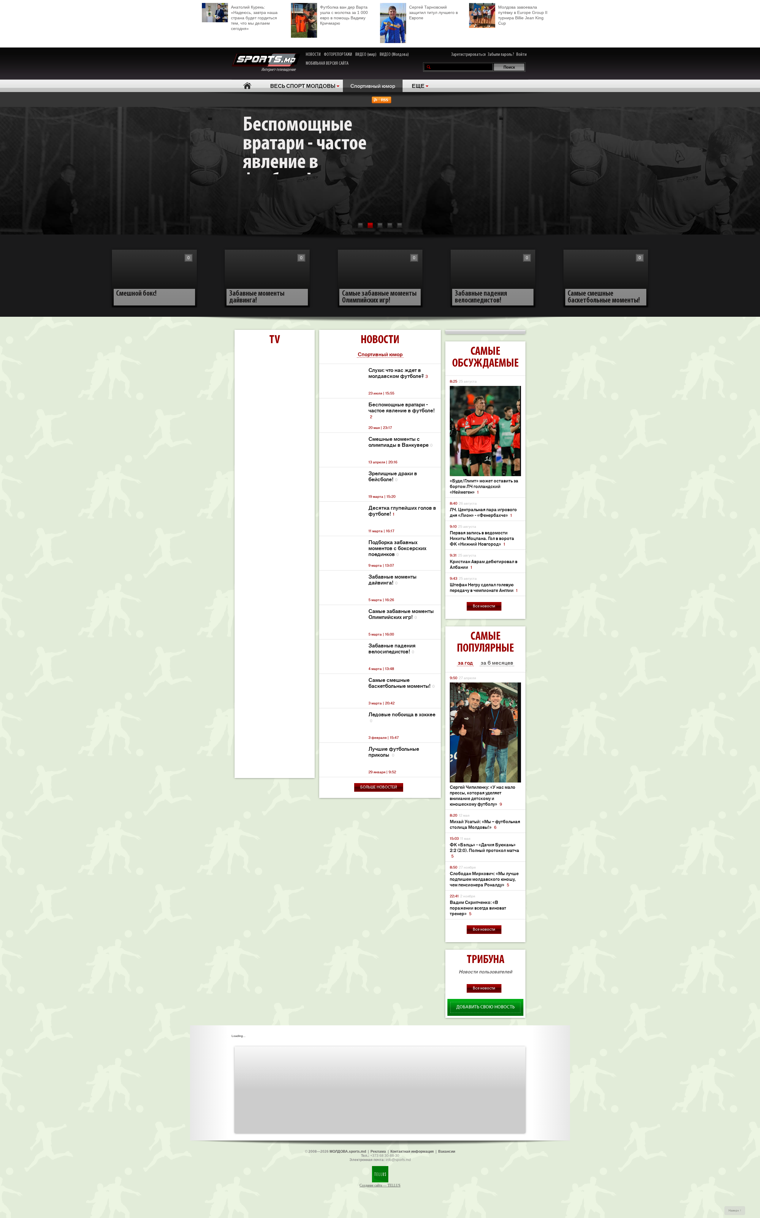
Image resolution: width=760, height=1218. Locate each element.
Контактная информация (412, 1151)
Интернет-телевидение (280, 69)
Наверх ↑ (735, 1210)
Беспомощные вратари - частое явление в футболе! (305, 155)
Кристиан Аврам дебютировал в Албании (483, 564)
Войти (521, 54)
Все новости (484, 606)
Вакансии (446, 1151)
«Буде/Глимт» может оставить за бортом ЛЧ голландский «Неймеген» (484, 486)
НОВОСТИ (313, 54)
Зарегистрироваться (468, 54)
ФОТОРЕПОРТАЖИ (338, 54)
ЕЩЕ (418, 85)
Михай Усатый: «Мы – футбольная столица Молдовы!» (485, 824)
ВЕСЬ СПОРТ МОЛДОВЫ (302, 85)
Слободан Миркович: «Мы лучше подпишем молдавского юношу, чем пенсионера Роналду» (484, 878)
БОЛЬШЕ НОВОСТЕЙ (378, 787)
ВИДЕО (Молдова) (394, 54)
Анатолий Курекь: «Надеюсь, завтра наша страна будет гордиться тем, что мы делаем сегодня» (254, 18)
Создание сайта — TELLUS (380, 1185)
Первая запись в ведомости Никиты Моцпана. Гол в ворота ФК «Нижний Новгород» (482, 538)
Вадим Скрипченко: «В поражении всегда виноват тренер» (478, 907)
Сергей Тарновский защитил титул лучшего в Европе (433, 12)
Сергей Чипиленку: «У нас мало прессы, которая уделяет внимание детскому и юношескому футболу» (482, 795)
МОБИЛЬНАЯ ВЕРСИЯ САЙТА (327, 63)
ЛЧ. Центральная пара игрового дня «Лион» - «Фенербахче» (483, 512)
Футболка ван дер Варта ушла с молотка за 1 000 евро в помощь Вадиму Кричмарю (344, 15)
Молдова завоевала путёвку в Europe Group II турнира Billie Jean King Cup (522, 15)
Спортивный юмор (372, 85)
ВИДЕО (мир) (365, 54)
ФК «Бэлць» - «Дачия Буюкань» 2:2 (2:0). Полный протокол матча (484, 850)
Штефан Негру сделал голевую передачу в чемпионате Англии (483, 587)
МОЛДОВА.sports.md (348, 1151)
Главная (247, 85)
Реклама (378, 1151)
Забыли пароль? (501, 54)
